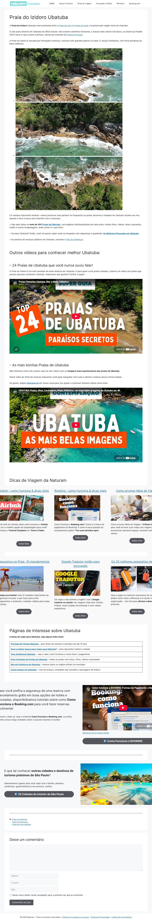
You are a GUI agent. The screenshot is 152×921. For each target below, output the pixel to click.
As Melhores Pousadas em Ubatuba (121, 233)
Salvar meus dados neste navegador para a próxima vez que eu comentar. (47, 895)
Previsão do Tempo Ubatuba (25, 644)
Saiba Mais (24, 544)
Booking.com (134, 3)
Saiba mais (137, 540)
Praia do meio (81, 25)
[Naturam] (25, 3)
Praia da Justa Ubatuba (21, 824)
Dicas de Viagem (84, 3)
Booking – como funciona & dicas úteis (81, 490)
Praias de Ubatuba (19, 819)
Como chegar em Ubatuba (24, 670)
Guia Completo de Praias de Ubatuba (29, 659)
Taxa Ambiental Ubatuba (23, 654)
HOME (51, 3)
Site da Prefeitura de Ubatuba (25, 664)
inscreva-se (33, 383)
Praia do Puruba (74, 35)
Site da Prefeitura (74, 239)
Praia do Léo (65, 25)
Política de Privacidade (100, 917)
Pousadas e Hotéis (104, 3)
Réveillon (120, 3)
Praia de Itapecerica (20, 822)
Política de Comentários (122, 917)
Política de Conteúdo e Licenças (75, 917)
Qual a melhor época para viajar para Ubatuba (33, 649)
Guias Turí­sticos (66, 3)
